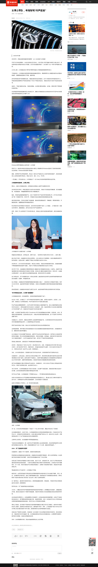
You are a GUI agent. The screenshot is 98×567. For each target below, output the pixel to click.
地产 (35, 4)
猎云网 (13, 18)
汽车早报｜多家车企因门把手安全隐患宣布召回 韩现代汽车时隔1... (77, 74)
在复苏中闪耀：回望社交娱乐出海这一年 (77, 34)
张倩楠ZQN (70, 147)
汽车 (39, 4)
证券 (31, 4)
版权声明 (78, 565)
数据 (60, 4)
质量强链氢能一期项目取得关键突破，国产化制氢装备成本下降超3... (77, 163)
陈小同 (69, 78)
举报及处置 (83, 565)
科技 (23, 4)
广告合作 (65, 565)
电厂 (72, 4)
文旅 (56, 4)
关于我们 (57, 565)
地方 (47, 4)
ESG (64, 4)
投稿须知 (74, 565)
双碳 (68, 4)
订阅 (83, 12)
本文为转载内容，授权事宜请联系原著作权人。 (22, 525)
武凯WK (69, 130)
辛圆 (68, 41)
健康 (43, 4)
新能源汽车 (20, 529)
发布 (59, 553)
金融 (27, 4)
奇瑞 (13, 529)
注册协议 (70, 565)
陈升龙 (69, 113)
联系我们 (61, 565)
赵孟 (68, 95)
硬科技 (51, 4)
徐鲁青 (71, 59)
